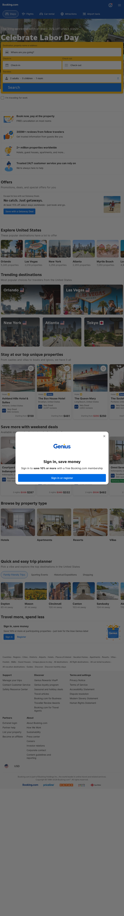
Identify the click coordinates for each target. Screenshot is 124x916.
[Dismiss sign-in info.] (104, 436)
